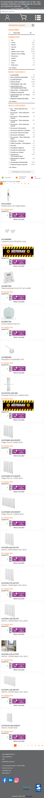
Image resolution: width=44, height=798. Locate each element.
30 (21, 183)
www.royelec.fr (6, 773)
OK (26, 6)
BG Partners (28, 796)
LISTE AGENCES (7, 757)
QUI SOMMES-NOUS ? (8, 754)
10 (14, 183)
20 (18, 183)
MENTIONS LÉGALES (8, 761)
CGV (3, 759)
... (10, 183)
